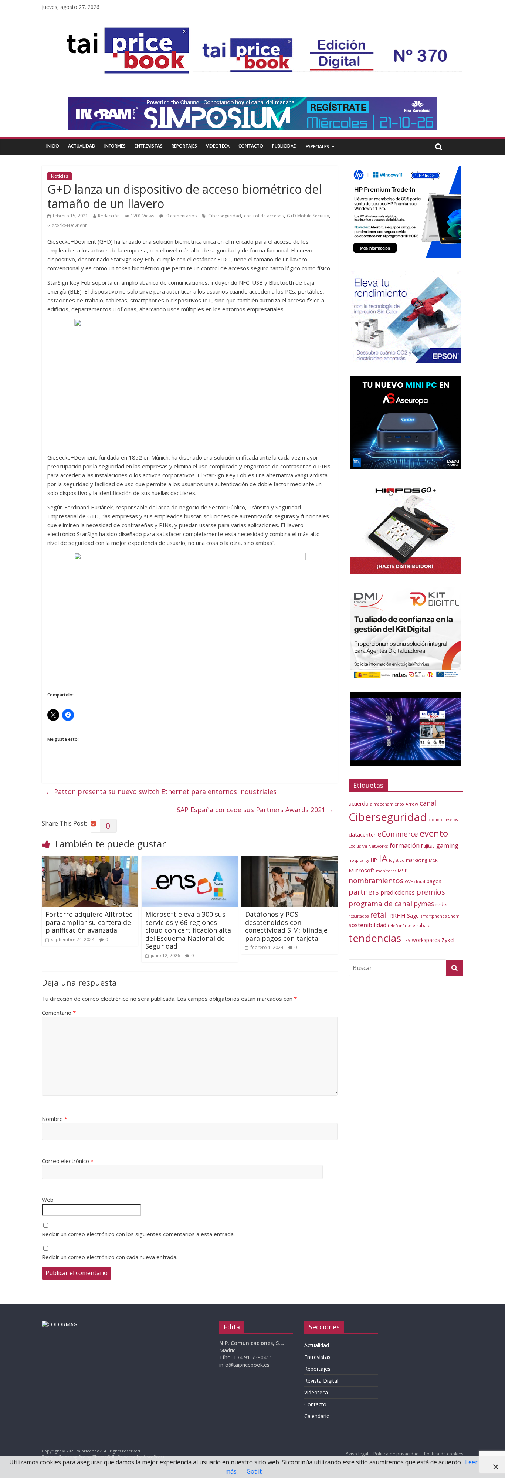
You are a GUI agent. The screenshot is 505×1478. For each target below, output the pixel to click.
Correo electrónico (68, 1161)
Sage (413, 915)
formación (405, 845)
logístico (396, 860)
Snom (454, 916)
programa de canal (380, 903)
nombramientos (376, 880)
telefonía (397, 925)
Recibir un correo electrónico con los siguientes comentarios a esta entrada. (138, 1234)
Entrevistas (149, 146)
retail (379, 915)
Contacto (250, 146)
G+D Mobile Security (308, 216)
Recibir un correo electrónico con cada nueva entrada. (109, 1257)
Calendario (317, 1416)
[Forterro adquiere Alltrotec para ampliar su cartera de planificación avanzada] (90, 861)
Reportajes (184, 146)
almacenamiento (387, 804)
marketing (416, 860)
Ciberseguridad (224, 216)
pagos (434, 881)
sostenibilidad (367, 925)
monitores (386, 871)
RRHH (397, 915)
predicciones (397, 892)
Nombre (54, 1118)
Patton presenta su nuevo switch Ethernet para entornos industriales (161, 791)
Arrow (412, 804)
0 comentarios (181, 216)
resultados (359, 916)
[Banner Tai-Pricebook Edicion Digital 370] (327, 43)
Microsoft (361, 870)
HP (374, 860)
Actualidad (81, 146)
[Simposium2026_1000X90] (252, 102)
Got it (254, 1471)
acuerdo (359, 803)
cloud (434, 819)
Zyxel (447, 939)
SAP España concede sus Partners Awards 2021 (255, 809)
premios (430, 892)
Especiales (317, 146)
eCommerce (397, 834)
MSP (403, 870)
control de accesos (264, 216)
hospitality (359, 860)
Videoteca (218, 146)
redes (442, 904)
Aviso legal (357, 1454)
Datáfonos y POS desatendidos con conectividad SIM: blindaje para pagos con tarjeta (286, 926)
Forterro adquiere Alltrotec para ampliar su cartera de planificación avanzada (88, 922)
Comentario (59, 1012)
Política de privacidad (396, 1454)
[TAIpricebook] (59, 1324)
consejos (449, 819)
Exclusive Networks (368, 846)
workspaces (426, 939)
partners (364, 892)
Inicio (52, 146)
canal (428, 803)
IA (383, 858)
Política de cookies (443, 1454)
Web (48, 1199)
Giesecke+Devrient (67, 225)
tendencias (375, 938)
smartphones (433, 916)
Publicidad (284, 146)
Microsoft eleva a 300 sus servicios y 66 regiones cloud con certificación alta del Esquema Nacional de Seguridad (188, 930)
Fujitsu (428, 846)
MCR (433, 860)
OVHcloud (415, 881)
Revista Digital (321, 1380)
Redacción (109, 216)
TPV (406, 940)
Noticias (59, 176)
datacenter (362, 834)
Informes (115, 146)
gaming (447, 845)
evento (434, 833)
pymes (424, 903)
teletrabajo (419, 925)
